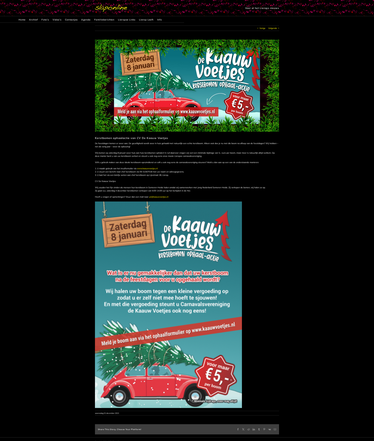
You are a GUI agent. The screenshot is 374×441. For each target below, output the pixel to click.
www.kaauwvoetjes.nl (147, 168)
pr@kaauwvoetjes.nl (158, 197)
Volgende (272, 28)
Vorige (262, 28)
